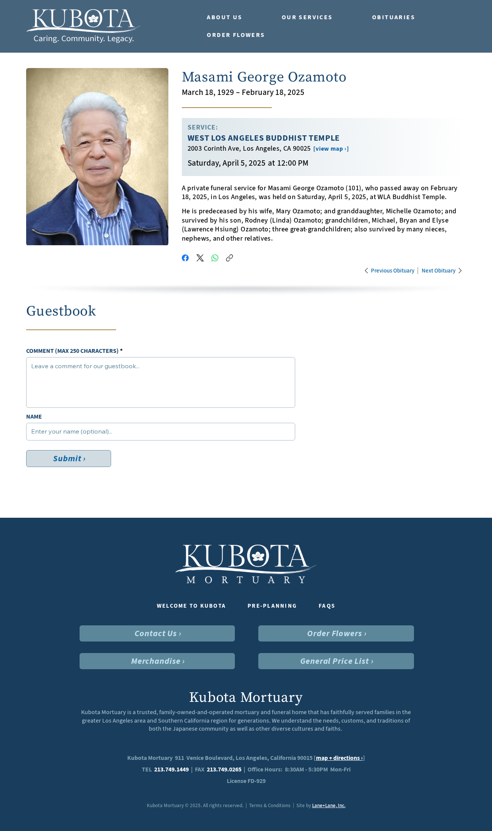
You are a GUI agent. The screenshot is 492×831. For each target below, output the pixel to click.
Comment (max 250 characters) (72, 351)
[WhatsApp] (214, 257)
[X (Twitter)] (200, 257)
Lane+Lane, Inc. (329, 805)
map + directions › (339, 758)
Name (34, 417)
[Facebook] (185, 257)
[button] (236, 17)
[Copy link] (229, 257)
